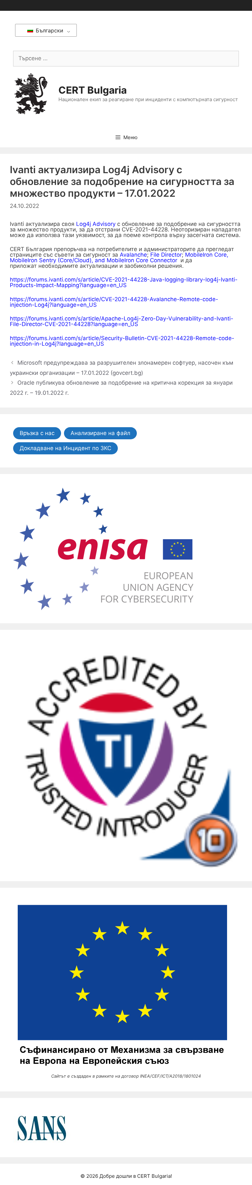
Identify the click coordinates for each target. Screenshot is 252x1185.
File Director (166, 254)
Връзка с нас (37, 433)
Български (48, 30)
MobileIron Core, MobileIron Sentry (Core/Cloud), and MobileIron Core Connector (119, 257)
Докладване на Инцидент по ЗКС (65, 448)
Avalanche (133, 254)
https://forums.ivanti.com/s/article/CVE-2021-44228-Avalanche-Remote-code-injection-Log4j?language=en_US (114, 302)
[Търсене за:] (126, 58)
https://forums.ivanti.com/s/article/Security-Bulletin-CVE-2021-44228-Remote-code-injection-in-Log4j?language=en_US (122, 341)
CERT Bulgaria (92, 90)
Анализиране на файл (100, 433)
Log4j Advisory (96, 224)
